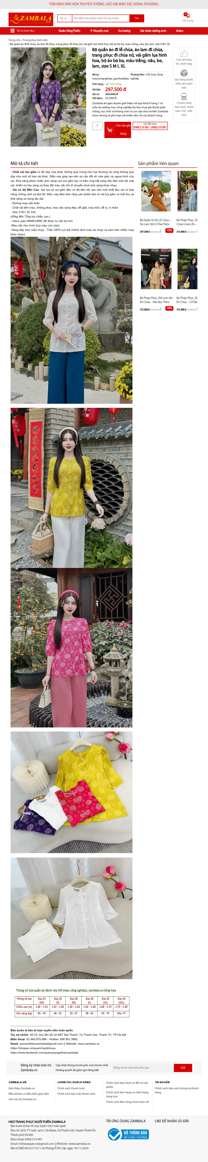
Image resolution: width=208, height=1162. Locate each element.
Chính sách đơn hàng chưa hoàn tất (127, 1102)
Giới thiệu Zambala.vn (22, 1088)
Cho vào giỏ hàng (123, 129)
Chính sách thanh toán (71, 1088)
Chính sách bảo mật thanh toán (76, 1094)
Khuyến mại (100, 31)
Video (179, 31)
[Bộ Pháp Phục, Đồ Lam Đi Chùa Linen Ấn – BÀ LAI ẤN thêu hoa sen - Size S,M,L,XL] (193, 191)
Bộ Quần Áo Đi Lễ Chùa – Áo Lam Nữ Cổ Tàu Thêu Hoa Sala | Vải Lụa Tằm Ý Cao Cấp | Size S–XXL (155, 222)
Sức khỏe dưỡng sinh (153, 31)
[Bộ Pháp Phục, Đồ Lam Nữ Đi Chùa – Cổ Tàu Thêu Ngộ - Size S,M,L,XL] (193, 269)
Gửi (183, 1067)
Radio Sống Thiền (69, 31)
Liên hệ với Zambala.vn (22, 1099)
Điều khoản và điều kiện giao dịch (29, 1094)
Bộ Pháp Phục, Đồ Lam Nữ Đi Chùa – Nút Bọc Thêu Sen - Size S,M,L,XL (156, 300)
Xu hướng (124, 31)
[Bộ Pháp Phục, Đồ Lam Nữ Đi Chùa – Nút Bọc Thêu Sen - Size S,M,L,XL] (156, 269)
